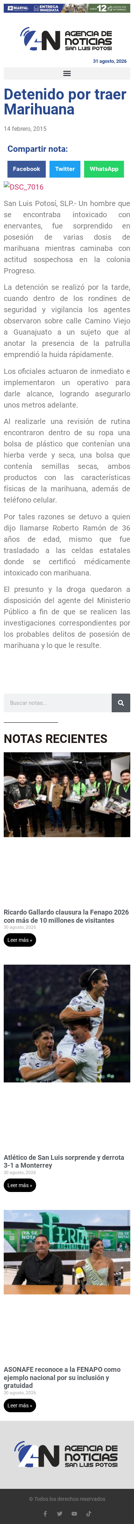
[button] (67, 73)
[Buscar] (121, 703)
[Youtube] (74, 1514)
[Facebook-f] (45, 1514)
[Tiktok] (89, 1514)
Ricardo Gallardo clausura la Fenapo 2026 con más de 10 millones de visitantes (66, 916)
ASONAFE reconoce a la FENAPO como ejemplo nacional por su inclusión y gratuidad (62, 1377)
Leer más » (19, 940)
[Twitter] (60, 1514)
